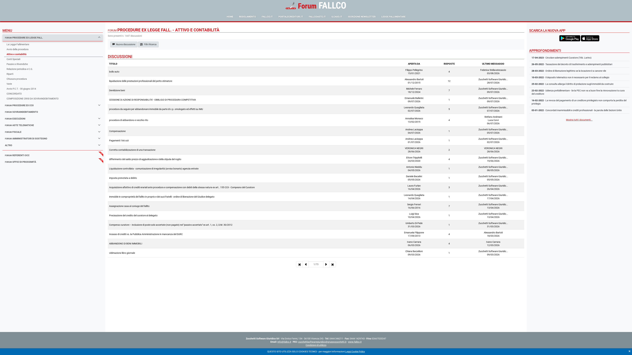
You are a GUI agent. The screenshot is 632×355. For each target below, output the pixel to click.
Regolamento (247, 16)
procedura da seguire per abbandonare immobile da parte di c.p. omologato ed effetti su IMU (156, 109)
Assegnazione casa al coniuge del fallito (129, 206)
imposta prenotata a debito (123, 178)
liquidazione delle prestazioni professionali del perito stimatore (140, 81)
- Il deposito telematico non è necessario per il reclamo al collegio (570, 77)
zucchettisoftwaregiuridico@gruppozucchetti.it (322, 342)
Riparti (10, 74)
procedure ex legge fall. (24, 37)
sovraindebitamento (21, 112)
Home (230, 16)
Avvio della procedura (17, 49)
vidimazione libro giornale (122, 253)
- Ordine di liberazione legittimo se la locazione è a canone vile (569, 71)
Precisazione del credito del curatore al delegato (133, 215)
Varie (9, 84)
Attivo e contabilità (16, 54)
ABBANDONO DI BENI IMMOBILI (125, 243)
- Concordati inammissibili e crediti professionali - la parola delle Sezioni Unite (577, 110)
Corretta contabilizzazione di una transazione (132, 150)
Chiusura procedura (17, 79)
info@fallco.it (284, 342)
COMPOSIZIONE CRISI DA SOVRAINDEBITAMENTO (33, 98)
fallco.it (267, 16)
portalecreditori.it (290, 16)
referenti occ (17, 155)
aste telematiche (19, 125)
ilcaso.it (336, 16)
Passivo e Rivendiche (17, 64)
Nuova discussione (125, 44)
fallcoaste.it (317, 16)
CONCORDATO (14, 93)
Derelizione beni (117, 90)
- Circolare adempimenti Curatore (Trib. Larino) (562, 57)
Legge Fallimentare (393, 16)
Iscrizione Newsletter (362, 16)
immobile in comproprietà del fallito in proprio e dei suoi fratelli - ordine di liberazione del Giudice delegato (161, 196)
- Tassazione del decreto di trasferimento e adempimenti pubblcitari (572, 64)
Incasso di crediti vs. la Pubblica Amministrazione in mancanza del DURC (146, 234)
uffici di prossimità (20, 162)
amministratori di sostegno (26, 138)
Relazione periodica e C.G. (20, 69)
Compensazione (117, 131)
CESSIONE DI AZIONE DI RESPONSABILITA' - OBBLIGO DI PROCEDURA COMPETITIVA (152, 99)
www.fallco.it (355, 342)
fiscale (13, 132)
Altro (8, 145)
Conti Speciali (13, 59)
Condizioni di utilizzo (316, 345)
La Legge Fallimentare (18, 44)
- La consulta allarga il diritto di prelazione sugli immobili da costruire (572, 84)
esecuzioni (15, 118)
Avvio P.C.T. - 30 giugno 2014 (21, 88)
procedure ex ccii (19, 105)
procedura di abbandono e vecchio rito (128, 120)
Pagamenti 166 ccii (119, 140)
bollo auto (114, 71)
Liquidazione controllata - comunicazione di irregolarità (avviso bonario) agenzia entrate (153, 168)
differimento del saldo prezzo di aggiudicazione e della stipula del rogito (145, 159)
